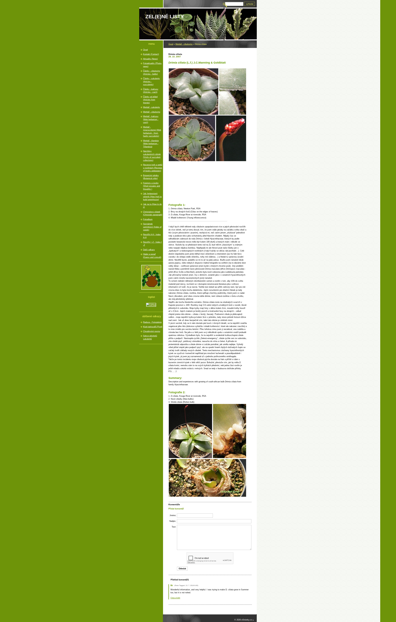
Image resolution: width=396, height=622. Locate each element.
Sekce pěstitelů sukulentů (150, 337)
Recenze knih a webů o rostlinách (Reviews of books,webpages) (152, 168)
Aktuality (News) (150, 59)
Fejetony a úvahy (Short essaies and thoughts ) (151, 186)
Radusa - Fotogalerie (152, 322)
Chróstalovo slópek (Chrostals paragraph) (152, 213)
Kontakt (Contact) (151, 54)
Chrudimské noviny (151, 331)
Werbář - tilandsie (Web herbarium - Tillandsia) (151, 143)
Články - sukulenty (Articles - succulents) (151, 81)
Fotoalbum (148, 219)
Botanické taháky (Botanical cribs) (151, 177)
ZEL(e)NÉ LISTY (164, 16)
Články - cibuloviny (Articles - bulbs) (151, 72)
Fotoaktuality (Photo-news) (152, 65)
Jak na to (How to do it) (152, 205)
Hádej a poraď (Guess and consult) (152, 255)
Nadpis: (172, 521)
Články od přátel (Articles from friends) (150, 100)
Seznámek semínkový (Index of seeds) (152, 227)
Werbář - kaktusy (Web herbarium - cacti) (150, 119)
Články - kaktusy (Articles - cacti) (150, 90)
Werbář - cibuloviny (184, 44)
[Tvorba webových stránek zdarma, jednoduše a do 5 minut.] (253, 620)
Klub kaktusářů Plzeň (152, 327)
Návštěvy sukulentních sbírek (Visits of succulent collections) (152, 155)
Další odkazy (149, 250)
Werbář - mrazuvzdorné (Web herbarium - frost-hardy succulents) (152, 131)
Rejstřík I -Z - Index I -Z (152, 243)
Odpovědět (175, 598)
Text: (174, 527)
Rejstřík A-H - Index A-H (152, 236)
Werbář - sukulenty (151, 107)
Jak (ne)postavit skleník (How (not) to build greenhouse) (152, 196)
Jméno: (173, 515)
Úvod (170, 44)
